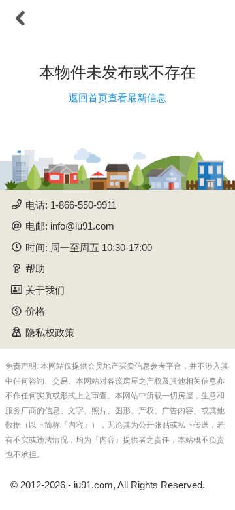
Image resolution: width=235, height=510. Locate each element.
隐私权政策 (49, 332)
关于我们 (45, 290)
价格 (35, 310)
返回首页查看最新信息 (117, 97)
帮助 (35, 268)
